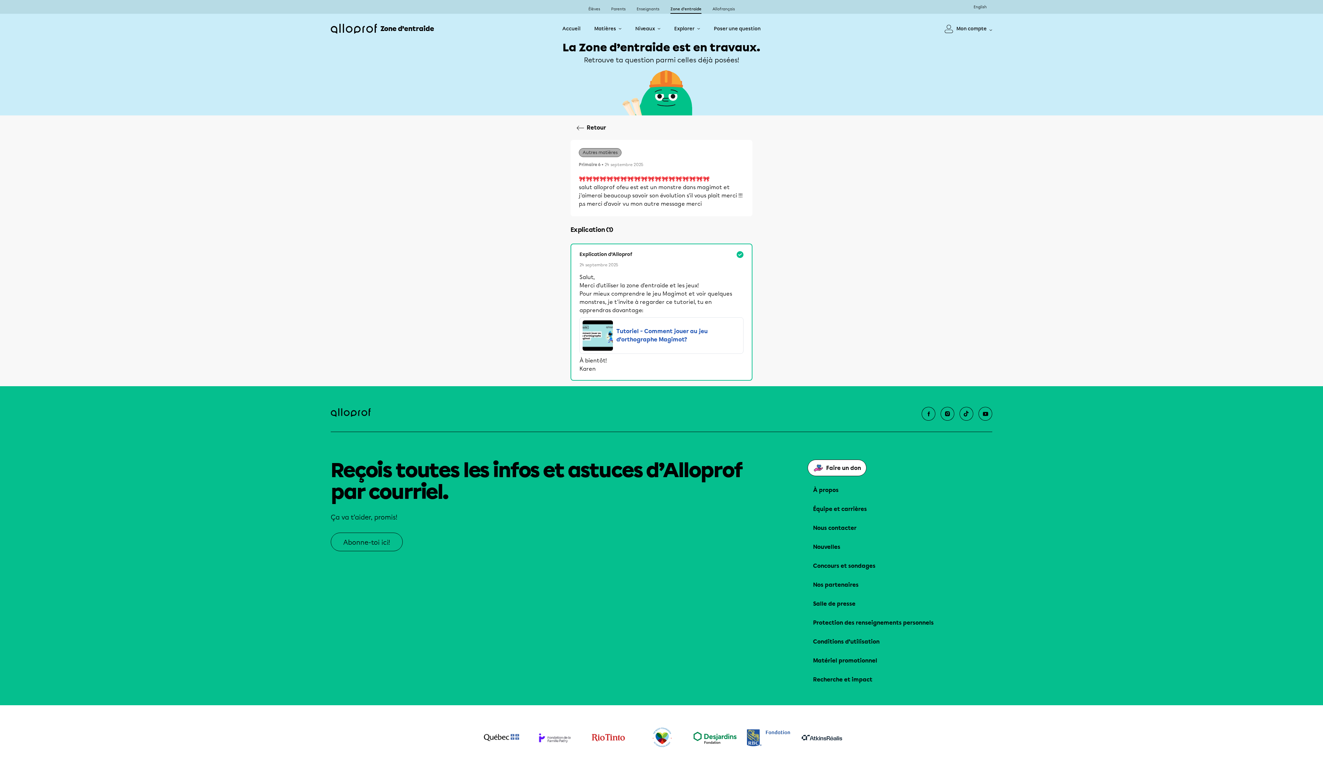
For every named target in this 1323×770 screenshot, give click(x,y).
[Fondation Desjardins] (715, 738)
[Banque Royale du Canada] (768, 737)
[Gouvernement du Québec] (501, 737)
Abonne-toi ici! (366, 542)
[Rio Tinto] (608, 737)
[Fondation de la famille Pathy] (554, 738)
